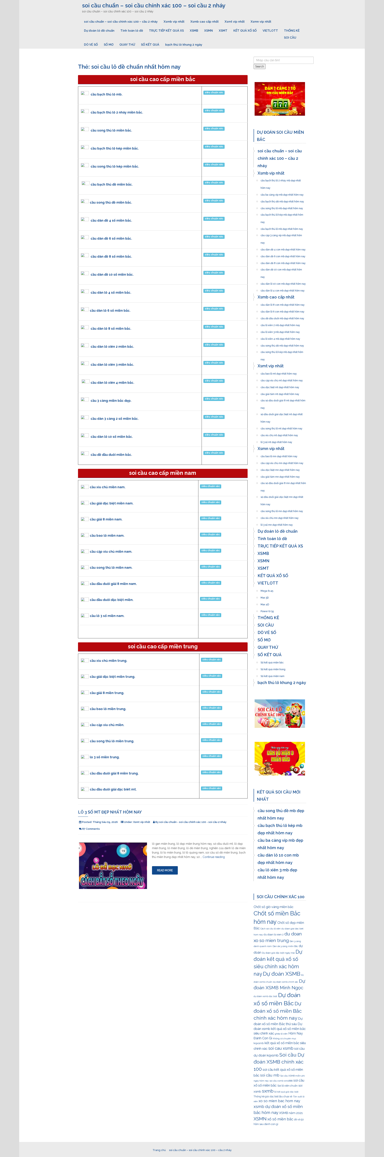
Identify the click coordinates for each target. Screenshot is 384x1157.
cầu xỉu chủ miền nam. (107, 487)
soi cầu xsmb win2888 (281, 1081)
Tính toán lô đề (131, 30)
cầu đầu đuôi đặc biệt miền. (111, 600)
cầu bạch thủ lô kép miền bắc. (115, 148)
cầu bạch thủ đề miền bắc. (112, 184)
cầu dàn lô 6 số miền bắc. (110, 310)
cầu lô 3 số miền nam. (107, 616)
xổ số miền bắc (280, 1119)
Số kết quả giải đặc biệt (286, 1092)
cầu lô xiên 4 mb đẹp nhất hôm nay (280, 337)
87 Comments (91, 828)
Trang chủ (159, 1150)
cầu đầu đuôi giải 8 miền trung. (114, 773)
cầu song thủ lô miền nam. (111, 567)
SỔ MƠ (108, 44)
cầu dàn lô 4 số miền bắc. (111, 292)
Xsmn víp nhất (261, 21)
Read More (165, 870)
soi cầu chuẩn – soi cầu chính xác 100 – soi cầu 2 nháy (153, 5)
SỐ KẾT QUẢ (150, 44)
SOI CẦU (290, 37)
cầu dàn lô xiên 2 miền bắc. (112, 347)
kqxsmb (259, 1043)
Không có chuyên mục (284, 1038)
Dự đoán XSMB (281, 974)
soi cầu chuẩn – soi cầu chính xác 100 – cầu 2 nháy (121, 21)
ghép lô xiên (281, 1033)
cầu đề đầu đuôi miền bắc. (111, 455)
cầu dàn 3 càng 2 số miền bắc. (115, 419)
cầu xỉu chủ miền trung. (108, 661)
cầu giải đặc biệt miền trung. (112, 677)
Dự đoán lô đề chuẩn (99, 30)
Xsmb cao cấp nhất (204, 21)
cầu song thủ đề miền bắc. (111, 202)
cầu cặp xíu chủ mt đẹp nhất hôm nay (282, 379)
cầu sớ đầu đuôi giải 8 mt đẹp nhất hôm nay (283, 399)
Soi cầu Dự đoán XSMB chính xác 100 (279, 1062)
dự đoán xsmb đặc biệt (265, 996)
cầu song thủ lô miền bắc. (111, 130)
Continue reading (214, 857)
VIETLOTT (270, 30)
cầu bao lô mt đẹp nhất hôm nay (279, 372)
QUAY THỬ (127, 44)
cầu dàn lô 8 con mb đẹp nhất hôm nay (283, 303)
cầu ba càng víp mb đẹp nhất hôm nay (282, 193)
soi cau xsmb (280, 1048)
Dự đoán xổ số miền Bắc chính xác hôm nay (278, 1011)
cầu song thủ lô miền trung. (112, 741)
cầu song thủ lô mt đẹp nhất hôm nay (281, 427)
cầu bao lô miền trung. (108, 709)
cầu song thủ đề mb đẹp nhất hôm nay (282, 344)
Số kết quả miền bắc (272, 661)
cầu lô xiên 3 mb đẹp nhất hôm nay (277, 874)
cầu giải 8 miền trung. (107, 693)
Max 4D (265, 603)
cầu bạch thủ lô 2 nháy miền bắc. (117, 112)
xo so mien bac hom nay (279, 1101)
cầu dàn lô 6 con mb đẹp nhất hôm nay (282, 310)
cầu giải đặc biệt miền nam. (111, 503)
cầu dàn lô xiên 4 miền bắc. (112, 383)
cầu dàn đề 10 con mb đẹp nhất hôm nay (281, 268)
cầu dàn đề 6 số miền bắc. (111, 238)
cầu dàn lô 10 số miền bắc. (112, 437)
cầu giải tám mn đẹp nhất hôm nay (280, 475)
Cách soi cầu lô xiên (270, 928)
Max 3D (265, 596)
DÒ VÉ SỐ (91, 44)
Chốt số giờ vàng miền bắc (273, 907)
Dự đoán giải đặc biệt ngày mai (278, 953)
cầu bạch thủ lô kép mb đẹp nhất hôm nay (282, 213)
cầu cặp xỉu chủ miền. (107, 725)
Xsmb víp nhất (174, 21)
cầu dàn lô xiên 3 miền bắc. (112, 365)
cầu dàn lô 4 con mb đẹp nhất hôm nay (283, 289)
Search (259, 66)
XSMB (194, 30)
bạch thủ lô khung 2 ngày (183, 44)
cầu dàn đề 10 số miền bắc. (112, 274)
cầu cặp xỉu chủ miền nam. (111, 551)
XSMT (223, 30)
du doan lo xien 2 (274, 934)
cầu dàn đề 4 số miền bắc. (111, 220)
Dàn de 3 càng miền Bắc (285, 946)
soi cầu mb (269, 1075)
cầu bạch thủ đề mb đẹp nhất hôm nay (282, 200)
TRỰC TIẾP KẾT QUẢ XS (166, 30)
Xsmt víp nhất (235, 21)
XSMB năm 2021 (291, 1113)
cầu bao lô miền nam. (107, 535)
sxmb (267, 1091)
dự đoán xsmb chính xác (285, 982)
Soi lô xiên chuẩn (287, 1085)
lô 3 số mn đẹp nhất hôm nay (277, 523)
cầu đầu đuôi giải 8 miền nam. (113, 584)
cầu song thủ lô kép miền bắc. (115, 166)
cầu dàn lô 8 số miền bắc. (111, 328)
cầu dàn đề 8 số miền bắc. (111, 256)
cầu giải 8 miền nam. (106, 519)
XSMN (208, 30)
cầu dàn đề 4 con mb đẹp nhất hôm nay (283, 248)
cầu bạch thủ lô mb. (106, 94)
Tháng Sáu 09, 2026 (105, 822)
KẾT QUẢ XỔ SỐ (245, 30)
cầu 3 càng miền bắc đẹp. (111, 401)
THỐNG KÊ (292, 30)
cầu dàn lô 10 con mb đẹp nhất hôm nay (283, 282)
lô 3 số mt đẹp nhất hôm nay (110, 812)
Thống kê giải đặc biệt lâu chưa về (273, 1096)
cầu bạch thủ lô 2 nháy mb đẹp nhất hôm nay (281, 179)
